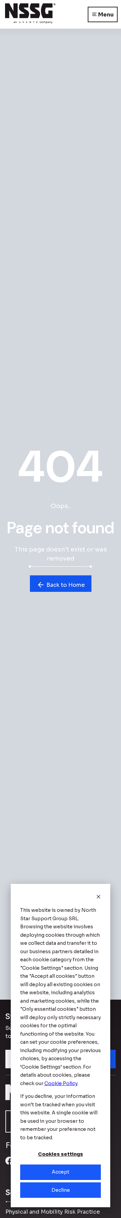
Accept (60, 1172)
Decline (60, 1190)
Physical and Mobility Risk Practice (52, 1211)
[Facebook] (9, 1164)
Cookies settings (60, 1154)
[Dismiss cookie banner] (98, 897)
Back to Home (65, 584)
